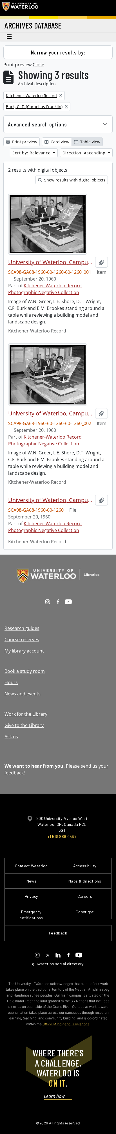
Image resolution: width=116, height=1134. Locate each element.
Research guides (22, 628)
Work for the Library (26, 714)
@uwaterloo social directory (58, 963)
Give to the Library (24, 725)
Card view (59, 142)
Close (38, 65)
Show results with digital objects (74, 180)
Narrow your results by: (58, 52)
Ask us (11, 737)
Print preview (24, 142)
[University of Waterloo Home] (20, 8)
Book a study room (25, 671)
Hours (11, 682)
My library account (24, 651)
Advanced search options (37, 124)
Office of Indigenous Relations (66, 1024)
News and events (23, 694)
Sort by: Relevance (32, 153)
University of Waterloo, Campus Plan (50, 262)
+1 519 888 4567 (62, 836)
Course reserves (22, 639)
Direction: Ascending (85, 153)
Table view (89, 142)
